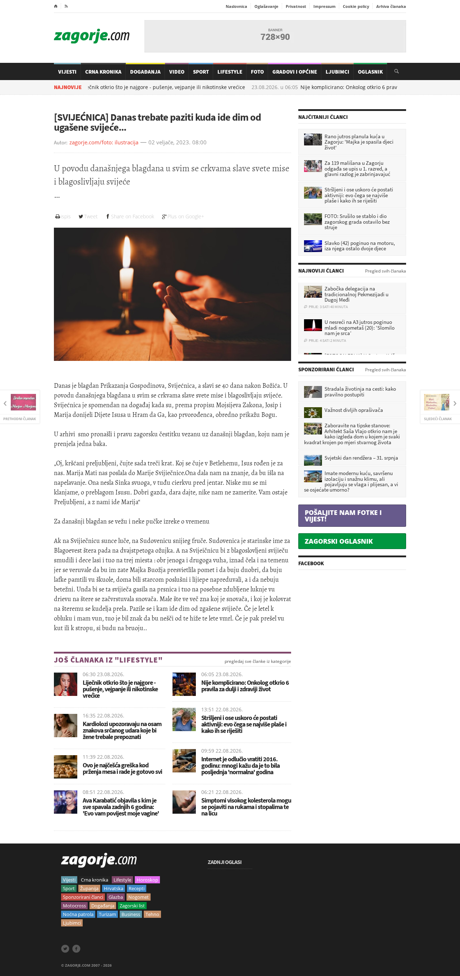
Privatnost (296, 6)
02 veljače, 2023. (169, 142)
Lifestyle (229, 71)
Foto (257, 71)
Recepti (136, 888)
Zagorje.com (91, 36)
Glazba (116, 897)
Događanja (145, 71)
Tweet (91, 216)
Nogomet (138, 897)
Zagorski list (132, 905)
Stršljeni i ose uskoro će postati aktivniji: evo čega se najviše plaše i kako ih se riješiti (243, 724)
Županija (89, 888)
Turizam (107, 914)
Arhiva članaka (391, 6)
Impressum (324, 6)
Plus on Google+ (185, 216)
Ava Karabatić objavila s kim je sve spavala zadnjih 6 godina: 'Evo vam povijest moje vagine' (121, 806)
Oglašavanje (266, 6)
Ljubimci (337, 71)
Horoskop (147, 880)
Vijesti (67, 71)
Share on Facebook (132, 216)
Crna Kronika (103, 71)
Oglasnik (370, 71)
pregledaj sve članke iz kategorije (258, 661)
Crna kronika (94, 880)
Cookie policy (356, 6)
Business (130, 914)
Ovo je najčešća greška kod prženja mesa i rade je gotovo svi (122, 768)
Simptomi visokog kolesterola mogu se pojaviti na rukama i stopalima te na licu (246, 806)
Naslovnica (236, 6)
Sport (201, 71)
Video (176, 71)
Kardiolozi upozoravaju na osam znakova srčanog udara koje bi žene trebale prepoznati (122, 730)
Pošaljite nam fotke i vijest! (343, 515)
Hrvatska (113, 888)
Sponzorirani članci (83, 897)
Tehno (152, 914)
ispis (66, 216)
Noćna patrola (78, 914)
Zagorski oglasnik (339, 541)
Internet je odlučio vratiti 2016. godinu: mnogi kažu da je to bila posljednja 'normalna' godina (240, 765)
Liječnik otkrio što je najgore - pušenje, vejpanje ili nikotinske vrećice (132, 87)
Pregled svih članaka (385, 271)
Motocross (74, 905)
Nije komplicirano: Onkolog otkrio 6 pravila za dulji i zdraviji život (347, 87)
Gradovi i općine (294, 71)
